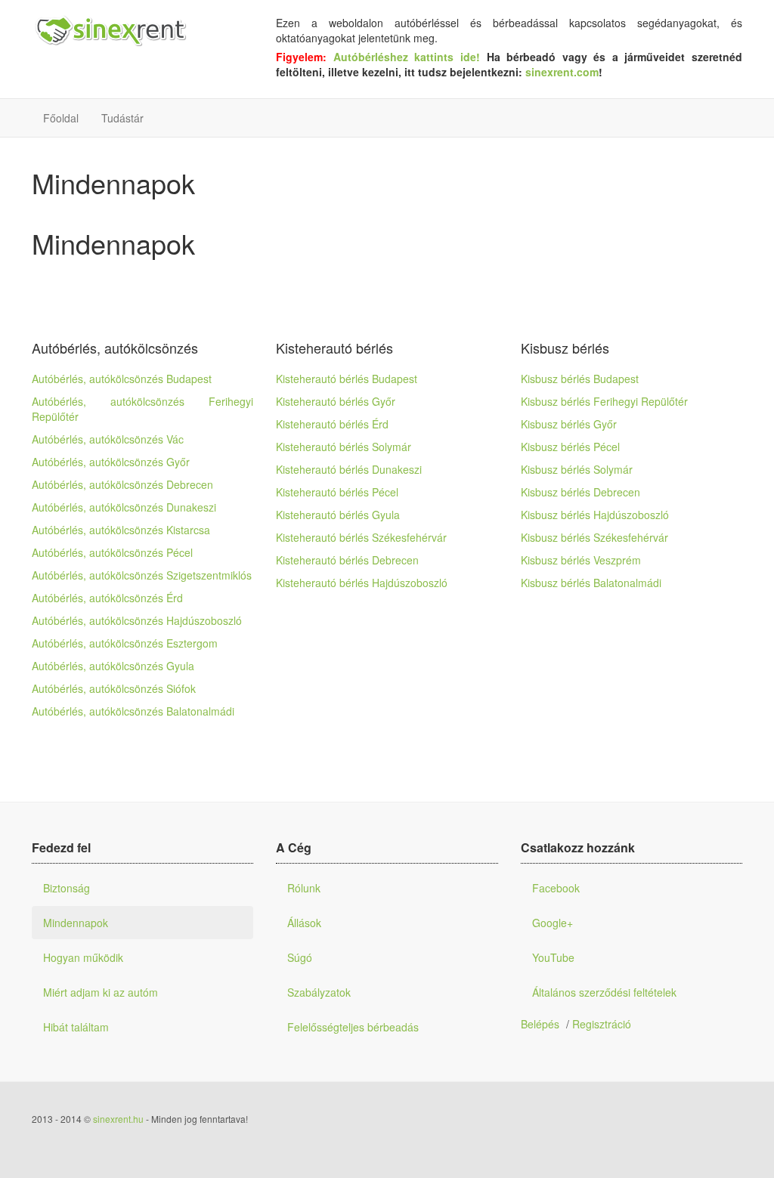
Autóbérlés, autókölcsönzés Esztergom (125, 643)
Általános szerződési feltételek (604, 992)
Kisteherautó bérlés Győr (335, 401)
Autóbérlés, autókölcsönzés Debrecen (122, 484)
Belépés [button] (540, 1023)
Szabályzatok (319, 992)
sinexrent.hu (118, 1118)
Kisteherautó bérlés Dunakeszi (349, 469)
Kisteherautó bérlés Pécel (337, 491)
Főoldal (61, 117)
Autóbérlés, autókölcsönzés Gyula (113, 665)
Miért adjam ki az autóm (100, 992)
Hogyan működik (83, 957)
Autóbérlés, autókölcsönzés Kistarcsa (121, 529)
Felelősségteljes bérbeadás (353, 1026)
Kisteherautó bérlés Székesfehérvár (361, 537)
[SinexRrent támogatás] (109, 31)
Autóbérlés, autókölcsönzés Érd (107, 597)
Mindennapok (75, 922)
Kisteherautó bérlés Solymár (343, 446)
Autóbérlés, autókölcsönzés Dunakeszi (124, 507)
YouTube (553, 957)
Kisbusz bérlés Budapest (580, 378)
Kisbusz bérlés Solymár (577, 469)
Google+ (552, 922)
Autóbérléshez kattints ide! (410, 56)
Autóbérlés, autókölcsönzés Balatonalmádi (133, 711)
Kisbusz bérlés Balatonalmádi (591, 582)
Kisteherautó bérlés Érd (332, 423)
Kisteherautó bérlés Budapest (346, 378)
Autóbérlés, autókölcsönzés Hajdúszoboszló (137, 620)
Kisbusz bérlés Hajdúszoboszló (595, 514)
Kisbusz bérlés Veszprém (581, 559)
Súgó (299, 957)
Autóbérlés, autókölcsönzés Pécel (112, 552)
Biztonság (66, 887)
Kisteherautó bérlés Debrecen (347, 559)
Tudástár (122, 117)
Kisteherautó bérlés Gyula (338, 514)
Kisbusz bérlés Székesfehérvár (594, 537)
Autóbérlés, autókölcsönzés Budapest (122, 378)
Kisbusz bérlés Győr (569, 423)
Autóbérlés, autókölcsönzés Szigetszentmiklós (142, 575)
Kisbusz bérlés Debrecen (580, 491)
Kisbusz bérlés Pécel (570, 446)
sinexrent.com (562, 71)
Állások (304, 922)
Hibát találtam (76, 1026)
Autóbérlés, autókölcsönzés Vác (108, 439)
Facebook (556, 887)
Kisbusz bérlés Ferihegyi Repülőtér (604, 401)
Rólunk (303, 887)
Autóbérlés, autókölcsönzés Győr (111, 461)
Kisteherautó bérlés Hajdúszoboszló (361, 582)
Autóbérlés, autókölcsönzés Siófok (114, 688)
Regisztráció (601, 1023)
